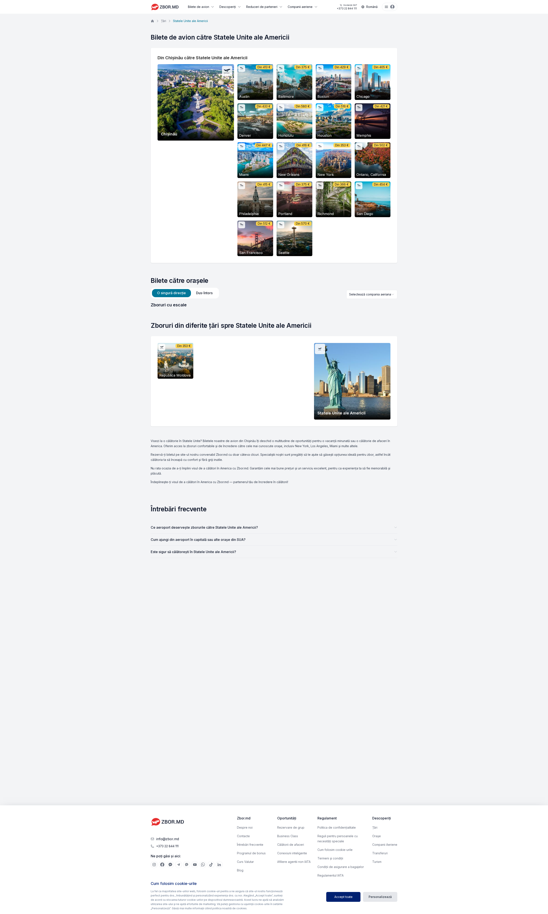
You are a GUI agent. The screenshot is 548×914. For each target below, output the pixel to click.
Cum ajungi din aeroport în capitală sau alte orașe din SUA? (198, 539)
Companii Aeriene (384, 844)
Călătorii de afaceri (290, 844)
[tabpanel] (274, 305)
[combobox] (371, 294)
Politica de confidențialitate (336, 827)
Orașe (376, 836)
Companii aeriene (300, 7)
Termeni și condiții (330, 858)
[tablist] (185, 293)
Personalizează (380, 897)
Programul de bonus (251, 853)
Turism (376, 862)
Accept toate (343, 897)
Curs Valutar (245, 862)
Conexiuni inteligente (292, 853)
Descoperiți (227, 7)
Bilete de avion (198, 7)
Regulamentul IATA (330, 875)
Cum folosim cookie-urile (335, 850)
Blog (240, 870)
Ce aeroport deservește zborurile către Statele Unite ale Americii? (204, 527)
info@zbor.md (167, 839)
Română (372, 7)
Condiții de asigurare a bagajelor (340, 867)
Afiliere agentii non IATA (294, 862)
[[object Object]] (154, 864)
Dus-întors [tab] (204, 293)
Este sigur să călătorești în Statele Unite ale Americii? (193, 552)
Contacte (243, 836)
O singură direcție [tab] (171, 293)
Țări (163, 21)
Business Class (287, 836)
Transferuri (380, 853)
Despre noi (245, 827)
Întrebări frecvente (250, 844)
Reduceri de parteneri (261, 7)
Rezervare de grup (290, 827)
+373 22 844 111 (347, 7)
